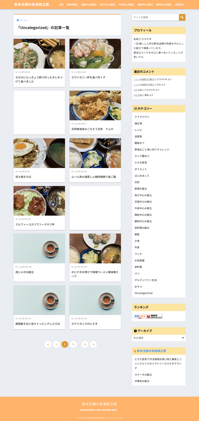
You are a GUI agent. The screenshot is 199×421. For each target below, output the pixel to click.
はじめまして (142, 175)
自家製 (138, 136)
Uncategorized (144, 293)
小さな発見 (141, 162)
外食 (137, 247)
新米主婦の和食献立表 (31, 4)
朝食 (137, 234)
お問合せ (179, 4)
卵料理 (138, 267)
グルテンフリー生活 (146, 280)
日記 (61, 4)
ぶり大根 (138, 89)
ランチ (138, 254)
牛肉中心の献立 (126, 4)
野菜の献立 (72, 4)
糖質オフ (140, 143)
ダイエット (141, 169)
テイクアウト (142, 117)
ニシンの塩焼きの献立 (144, 79)
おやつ (138, 286)
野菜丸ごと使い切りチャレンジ (152, 149)
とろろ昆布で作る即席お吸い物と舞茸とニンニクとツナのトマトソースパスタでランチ (158, 363)
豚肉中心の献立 (164, 4)
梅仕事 (138, 123)
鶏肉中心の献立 (145, 4)
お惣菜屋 (140, 260)
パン (137, 273)
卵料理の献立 (142, 227)
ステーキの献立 (143, 374)
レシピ (138, 130)
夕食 (137, 241)
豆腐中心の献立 (89, 4)
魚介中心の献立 (107, 4)
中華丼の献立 (142, 381)
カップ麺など (142, 156)
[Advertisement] (39, 111)
